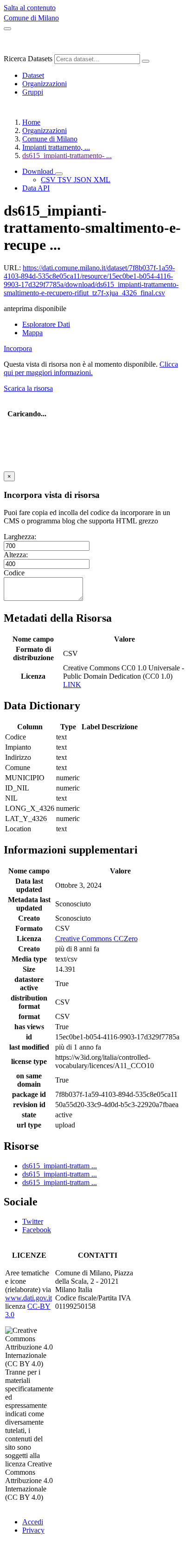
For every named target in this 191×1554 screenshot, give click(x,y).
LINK (72, 684)
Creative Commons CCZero (96, 939)
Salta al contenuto (30, 8)
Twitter (32, 1221)
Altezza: (16, 555)
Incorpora (18, 348)
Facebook (36, 1230)
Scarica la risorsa (28, 388)
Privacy (33, 1530)
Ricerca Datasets (28, 59)
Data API (36, 188)
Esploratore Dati (46, 324)
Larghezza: (20, 537)
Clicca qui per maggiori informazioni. (91, 368)
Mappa (32, 333)
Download (38, 171)
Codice (14, 573)
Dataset (33, 75)
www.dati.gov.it (28, 1298)
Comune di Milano (31, 18)
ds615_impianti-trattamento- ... (67, 155)
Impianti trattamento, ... (56, 147)
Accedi (32, 1522)
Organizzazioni (44, 84)
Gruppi (32, 92)
